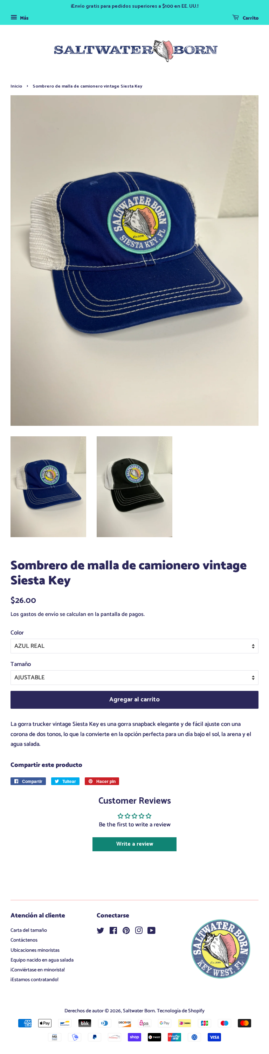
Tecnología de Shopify (181, 1011)
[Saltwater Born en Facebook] (113, 932)
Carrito (250, 18)
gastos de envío (39, 614)
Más (23, 18)
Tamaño (21, 664)
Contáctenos (24, 940)
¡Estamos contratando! (34, 980)
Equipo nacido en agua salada (42, 960)
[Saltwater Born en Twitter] (100, 932)
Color (17, 633)
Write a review (134, 844)
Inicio (16, 86)
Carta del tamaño (29, 930)
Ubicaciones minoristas (35, 950)
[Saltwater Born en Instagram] (139, 932)
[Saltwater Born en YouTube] (151, 932)
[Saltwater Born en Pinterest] (126, 932)
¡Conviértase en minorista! (38, 970)
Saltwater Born (139, 1011)
